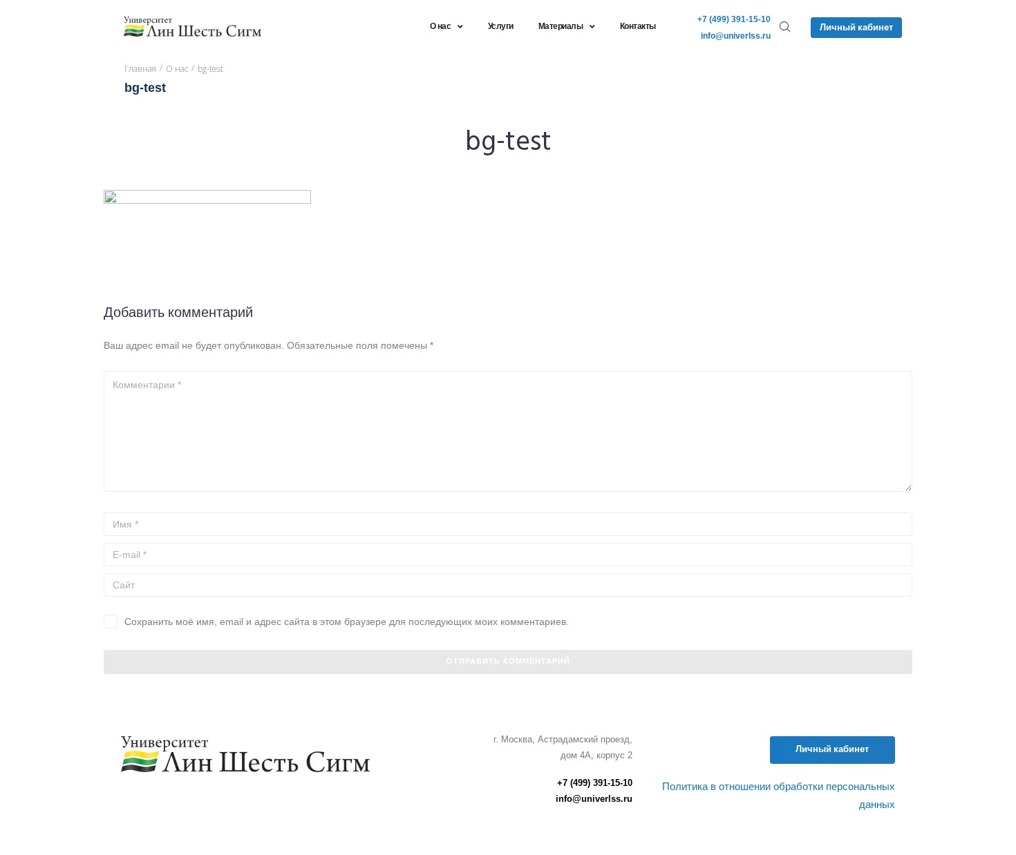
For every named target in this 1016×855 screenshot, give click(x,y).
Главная (140, 69)
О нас (177, 69)
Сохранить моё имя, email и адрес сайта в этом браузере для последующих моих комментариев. (346, 621)
